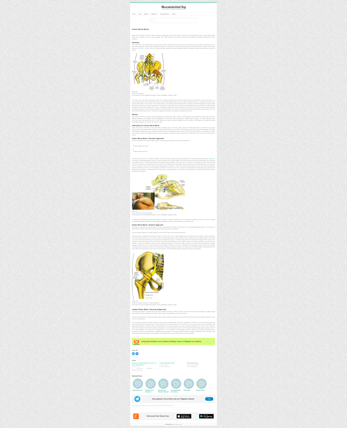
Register (146, 14)
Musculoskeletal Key (173, 7)
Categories (154, 14)
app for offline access (173, 424)
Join (209, 399)
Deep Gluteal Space (192, 363)
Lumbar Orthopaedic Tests (167, 363)
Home (133, 14)
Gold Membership (164, 14)
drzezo (144, 405)
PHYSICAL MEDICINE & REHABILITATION (156, 405)
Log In (139, 14)
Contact (173, 14)
